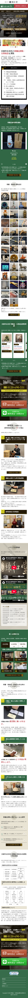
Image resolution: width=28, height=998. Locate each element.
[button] (26, 164)
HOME (2, 11)
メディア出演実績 (10, 84)
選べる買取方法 (10, 86)
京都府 (3, 346)
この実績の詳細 (6, 351)
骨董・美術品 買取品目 (12, 74)
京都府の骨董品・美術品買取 (19, 11)
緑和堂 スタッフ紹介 (13, 472)
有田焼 (14, 150)
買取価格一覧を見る (13, 175)
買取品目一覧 (13, 314)
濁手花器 (14, 154)
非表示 (15, 67)
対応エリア (8, 11)
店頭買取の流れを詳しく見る (13, 675)
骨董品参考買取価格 (11, 72)
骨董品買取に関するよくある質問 (14, 92)
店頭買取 (4, 343)
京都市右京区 (19, 346)
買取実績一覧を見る (13, 371)
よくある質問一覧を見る (13, 844)
